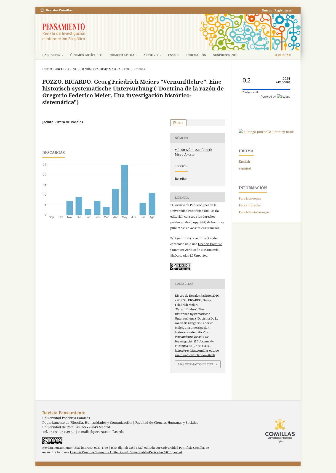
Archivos (62, 69)
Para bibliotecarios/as (254, 212)
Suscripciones (225, 55)
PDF (180, 123)
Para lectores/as (250, 198)
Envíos (173, 55)
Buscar (284, 55)
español (245, 168)
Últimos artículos (86, 55)
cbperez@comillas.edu (107, 431)
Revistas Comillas (59, 10)
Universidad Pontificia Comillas (183, 448)
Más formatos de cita (195, 364)
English (244, 161)
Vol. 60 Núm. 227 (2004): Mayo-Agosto (102, 69)
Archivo (150, 55)
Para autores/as (250, 205)
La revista (51, 55)
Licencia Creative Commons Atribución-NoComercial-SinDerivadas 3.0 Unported (126, 452)
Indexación (196, 55)
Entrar (267, 10)
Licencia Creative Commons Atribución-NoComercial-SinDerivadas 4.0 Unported (196, 249)
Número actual (122, 55)
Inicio (47, 69)
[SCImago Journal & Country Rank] (266, 132)
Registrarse (283, 10)
